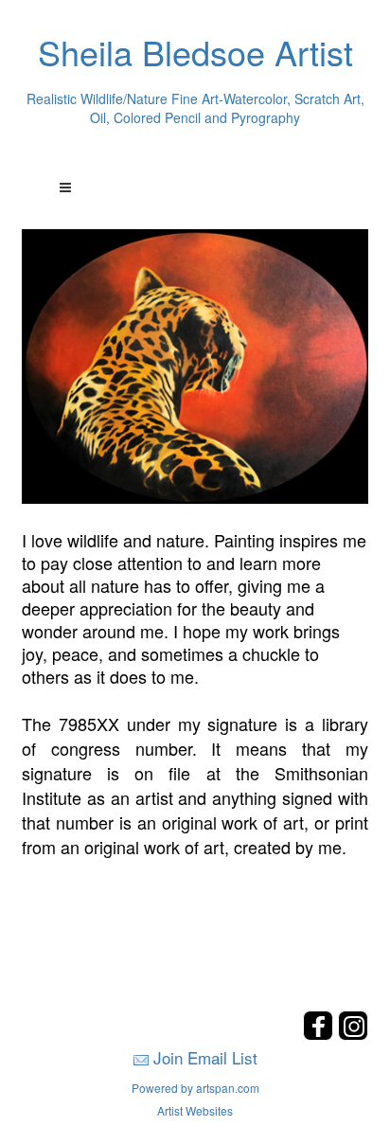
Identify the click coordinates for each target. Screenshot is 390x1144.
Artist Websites (195, 1110)
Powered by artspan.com (195, 1088)
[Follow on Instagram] (353, 1034)
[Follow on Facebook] (320, 1034)
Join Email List (205, 1057)
